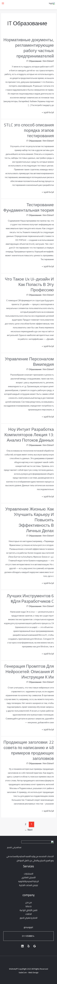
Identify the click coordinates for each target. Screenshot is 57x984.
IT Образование (33, 61)
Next (29, 829)
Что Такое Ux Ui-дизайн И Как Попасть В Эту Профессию (29, 284)
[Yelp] (28, 946)
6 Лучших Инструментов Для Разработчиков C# (30, 598)
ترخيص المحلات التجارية (28, 885)
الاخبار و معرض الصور (28, 918)
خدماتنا (28, 906)
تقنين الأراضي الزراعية (28, 910)
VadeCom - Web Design (28, 972)
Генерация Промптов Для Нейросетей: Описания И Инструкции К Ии (29, 671)
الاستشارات (28, 874)
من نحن (28, 902)
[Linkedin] (22, 946)
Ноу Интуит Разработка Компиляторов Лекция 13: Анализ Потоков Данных (29, 434)
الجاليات (28, 914)
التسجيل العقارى (28, 877)
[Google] (34, 946)
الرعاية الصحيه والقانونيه (28, 881)
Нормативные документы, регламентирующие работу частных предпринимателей (28, 48)
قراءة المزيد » (48, 112)
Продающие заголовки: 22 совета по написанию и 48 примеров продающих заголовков (28, 750)
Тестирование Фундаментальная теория (28, 207)
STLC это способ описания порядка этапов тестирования (29, 130)
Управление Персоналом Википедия (29, 361)
